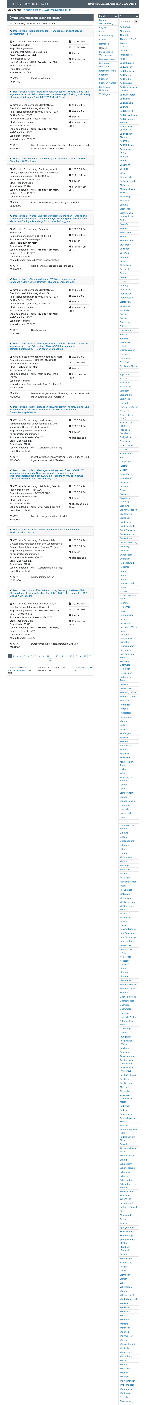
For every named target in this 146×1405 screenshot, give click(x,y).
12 (52, 656)
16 (71, 656)
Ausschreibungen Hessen (57, 9)
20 (90, 656)
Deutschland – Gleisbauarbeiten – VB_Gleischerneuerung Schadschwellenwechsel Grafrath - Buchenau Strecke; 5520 (42, 280)
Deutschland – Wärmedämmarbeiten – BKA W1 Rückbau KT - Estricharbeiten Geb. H (44, 531)
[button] (108, 16)
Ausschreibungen (32, 9)
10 (43, 656)
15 (66, 656)
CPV (27, 4)
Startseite (17, 4)
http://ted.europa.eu (16, 670)
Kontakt (45, 4)
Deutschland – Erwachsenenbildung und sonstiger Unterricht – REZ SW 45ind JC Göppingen (48, 160)
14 (62, 656)
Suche (35, 4)
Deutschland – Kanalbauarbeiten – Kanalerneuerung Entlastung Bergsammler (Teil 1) (46, 32)
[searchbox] (126, 21)
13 (57, 656)
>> (50, 660)
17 (76, 656)
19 (85, 656)
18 (80, 656)
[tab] (108, 16)
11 (48, 656)
